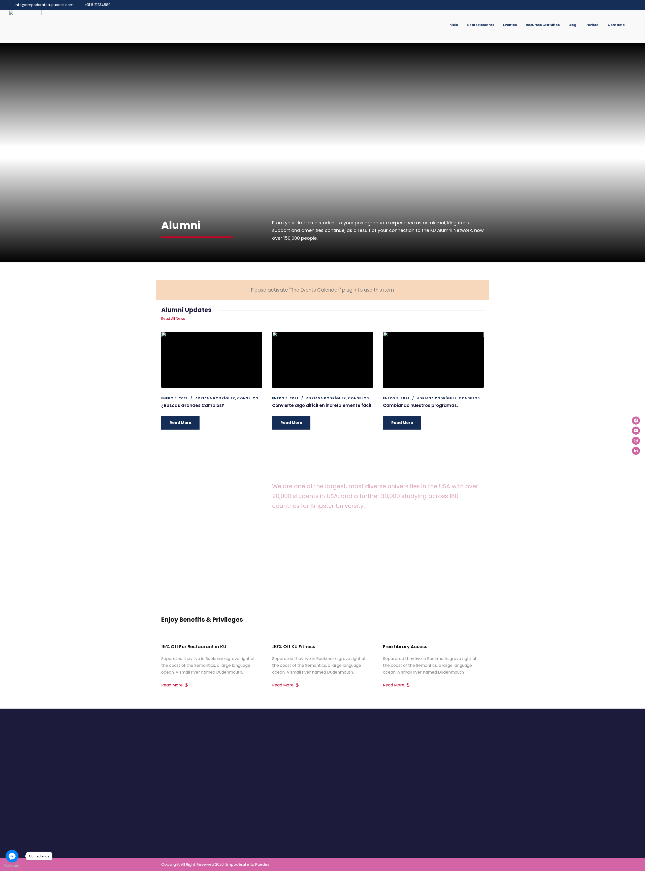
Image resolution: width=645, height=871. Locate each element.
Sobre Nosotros (480, 24)
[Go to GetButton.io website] (12, 865)
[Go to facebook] (12, 856)
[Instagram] (636, 441)
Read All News (173, 318)
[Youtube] (636, 431)
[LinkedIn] (636, 451)
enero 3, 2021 (174, 398)
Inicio (453, 24)
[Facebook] (636, 420)
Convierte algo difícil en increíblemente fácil (321, 405)
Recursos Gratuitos (543, 24)
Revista (592, 24)
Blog (572, 24)
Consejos (247, 398)
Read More (180, 422)
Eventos (510, 24)
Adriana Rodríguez (215, 398)
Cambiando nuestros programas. (420, 405)
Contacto (616, 24)
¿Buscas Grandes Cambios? (192, 405)
